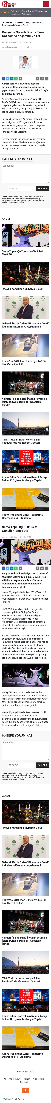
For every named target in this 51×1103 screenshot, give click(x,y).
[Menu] (46, 4)
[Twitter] (7, 78)
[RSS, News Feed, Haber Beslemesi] (25, 1090)
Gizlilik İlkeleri (38, 1079)
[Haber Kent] (9, 4)
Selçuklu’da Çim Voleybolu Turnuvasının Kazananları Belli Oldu (29, 12)
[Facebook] (3, 78)
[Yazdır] (20, 78)
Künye (18, 1079)
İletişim (27, 1079)
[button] (37, 78)
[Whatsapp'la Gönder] (16, 78)
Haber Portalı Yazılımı (15, 1099)
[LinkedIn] (11, 78)
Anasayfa (8, 1079)
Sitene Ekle (25, 1082)
